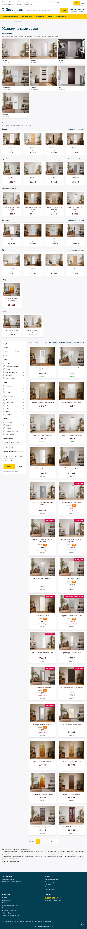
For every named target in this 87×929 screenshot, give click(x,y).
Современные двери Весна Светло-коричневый (42, 541)
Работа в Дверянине (8, 4)
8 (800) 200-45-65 (77, 9)
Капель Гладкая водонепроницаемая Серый (72, 469)
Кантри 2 (33, 177)
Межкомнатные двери (10, 16)
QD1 (33, 239)
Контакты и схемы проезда (24, 4)
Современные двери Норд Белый (75, 208)
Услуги (50, 16)
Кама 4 (12, 269)
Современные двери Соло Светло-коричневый (71, 541)
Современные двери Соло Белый (33, 208)
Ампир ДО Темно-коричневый (42, 827)
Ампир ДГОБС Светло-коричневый (11, 299)
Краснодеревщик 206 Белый (42, 687)
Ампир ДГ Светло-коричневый (42, 761)
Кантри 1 (11, 177)
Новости (4, 2)
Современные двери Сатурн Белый (42, 579)
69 (52, 841)
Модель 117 (75, 148)
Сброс (20, 466)
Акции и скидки (61, 16)
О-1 (54, 269)
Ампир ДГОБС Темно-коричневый (72, 827)
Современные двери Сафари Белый (71, 368)
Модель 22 (11, 148)
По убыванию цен (79, 342)
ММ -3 (33, 269)
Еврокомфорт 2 (75, 177)
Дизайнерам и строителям (34, 2)
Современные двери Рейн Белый (71, 503)
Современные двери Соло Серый (12, 208)
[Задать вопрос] (82, 924)
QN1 (54, 239)
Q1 (75, 239)
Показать (9, 466)
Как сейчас (76, 3)
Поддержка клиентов (60, 2)
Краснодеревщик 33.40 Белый (71, 653)
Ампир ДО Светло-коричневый (71, 761)
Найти (64, 10)
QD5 (11, 239)
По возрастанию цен (65, 342)
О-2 (75, 269)
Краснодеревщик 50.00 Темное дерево (71, 687)
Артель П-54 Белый (12, 330)
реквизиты (48, 921)
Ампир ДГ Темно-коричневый (71, 794)
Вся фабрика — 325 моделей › (76, 220)
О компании (12, 2)
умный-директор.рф (47, 926)
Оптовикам (21, 2)
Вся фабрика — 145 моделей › (76, 129)
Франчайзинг (48, 2)
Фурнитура (40, 16)
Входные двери (27, 16)
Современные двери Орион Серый (71, 616)
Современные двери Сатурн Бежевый (54, 208)
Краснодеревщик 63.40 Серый (42, 724)
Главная (4, 21)
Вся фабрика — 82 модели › (77, 250)
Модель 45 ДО (54, 148)
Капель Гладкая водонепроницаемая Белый (42, 369)
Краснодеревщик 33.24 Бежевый (71, 724)
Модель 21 (33, 148)
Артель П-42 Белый (33, 330)
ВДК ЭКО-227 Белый (42, 616)
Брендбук (82, 3)
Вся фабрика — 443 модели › (76, 159)
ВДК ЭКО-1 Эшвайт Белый (72, 579)
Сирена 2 (54, 177)
